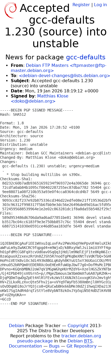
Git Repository (81, 346)
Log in (100, 4)
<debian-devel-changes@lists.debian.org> (64, 75)
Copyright (78, 325)
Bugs (54, 346)
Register (81, 4)
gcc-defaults (86, 57)
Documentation (25, 346)
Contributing (55, 351)
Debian (16, 325)
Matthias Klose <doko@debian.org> (39, 98)
